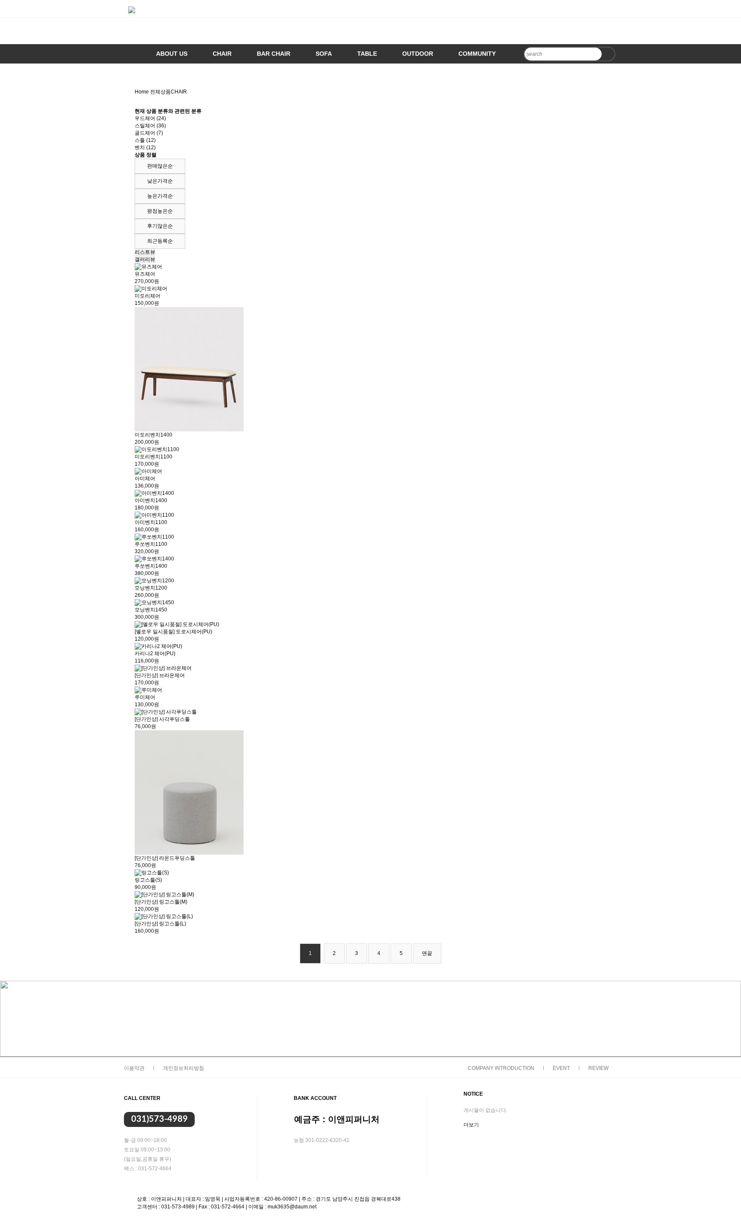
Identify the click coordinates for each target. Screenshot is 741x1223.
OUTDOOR (417, 53)
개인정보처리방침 (183, 1068)
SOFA (324, 53)
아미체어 (145, 479)
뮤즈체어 (145, 274)
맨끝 (427, 953)
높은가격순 (160, 196)
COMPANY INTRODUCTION (501, 1068)
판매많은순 (160, 166)
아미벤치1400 (151, 500)
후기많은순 (160, 226)
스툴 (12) (145, 140)
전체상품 (160, 92)
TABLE (367, 53)
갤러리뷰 (145, 259)
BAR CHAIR (273, 53)
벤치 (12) (145, 148)
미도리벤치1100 (153, 457)
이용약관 (134, 1068)
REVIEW (598, 1068)
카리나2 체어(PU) (155, 654)
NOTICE (473, 1094)
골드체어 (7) (149, 133)
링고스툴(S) (148, 880)
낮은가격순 (160, 181)
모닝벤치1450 (151, 610)
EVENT (561, 1068)
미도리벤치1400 (153, 435)
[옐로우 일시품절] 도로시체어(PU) (173, 632)
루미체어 (145, 697)
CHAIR (222, 53)
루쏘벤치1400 (151, 566)
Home (142, 92)
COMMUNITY (477, 53)
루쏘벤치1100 (151, 544)
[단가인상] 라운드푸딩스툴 (165, 858)
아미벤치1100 (151, 522)
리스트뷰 (145, 252)
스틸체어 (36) (150, 126)
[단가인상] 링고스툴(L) (160, 924)
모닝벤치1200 (151, 588)
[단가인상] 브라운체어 (160, 675)
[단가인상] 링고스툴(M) (161, 902)
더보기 (471, 1125)
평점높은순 (160, 211)
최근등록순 (160, 241)
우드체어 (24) (150, 118)
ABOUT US (171, 53)
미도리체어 (147, 296)
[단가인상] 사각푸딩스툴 (162, 719)
